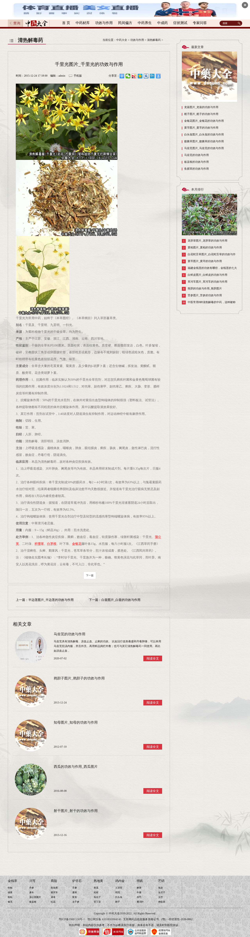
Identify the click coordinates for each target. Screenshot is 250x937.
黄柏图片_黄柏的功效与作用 (202, 247)
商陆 (54, 880)
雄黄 (10, 892)
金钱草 (12, 880)
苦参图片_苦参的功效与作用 (202, 295)
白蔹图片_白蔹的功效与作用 (120, 599)
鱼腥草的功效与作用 (196, 168)
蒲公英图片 (35, 897)
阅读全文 (152, 658)
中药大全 (121, 39)
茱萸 (74, 897)
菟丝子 (97, 897)
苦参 (74, 887)
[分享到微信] (128, 76)
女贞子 (161, 892)
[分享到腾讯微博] (152, 76)
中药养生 (145, 23)
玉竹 (160, 897)
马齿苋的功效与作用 (196, 155)
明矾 (140, 880)
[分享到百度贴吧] (146, 76)
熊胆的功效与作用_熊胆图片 (202, 288)
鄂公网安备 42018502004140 (104, 919)
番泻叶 (140, 901)
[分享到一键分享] (158, 76)
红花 (53, 901)
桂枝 (96, 892)
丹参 (31, 887)
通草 (53, 897)
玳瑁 (117, 892)
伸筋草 (161, 901)
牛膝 (139, 892)
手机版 (78, 75)
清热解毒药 (154, 39)
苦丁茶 (97, 901)
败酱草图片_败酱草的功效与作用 (204, 141)
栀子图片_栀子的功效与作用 (201, 114)
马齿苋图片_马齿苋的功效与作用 (204, 148)
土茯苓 (118, 887)
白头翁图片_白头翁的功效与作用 (204, 134)
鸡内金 (120, 880)
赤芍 (139, 897)
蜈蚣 (10, 897)
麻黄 (139, 887)
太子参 (75, 901)
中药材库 (83, 23)
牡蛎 (10, 887)
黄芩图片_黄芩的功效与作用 (201, 127)
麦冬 (31, 892)
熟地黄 (54, 887)
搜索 (239, 23)
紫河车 (54, 892)
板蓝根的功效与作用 (196, 161)
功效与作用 (104, 23)
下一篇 (90, 575)
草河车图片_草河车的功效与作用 (205, 281)
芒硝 (161, 880)
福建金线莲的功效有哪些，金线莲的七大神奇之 (209, 269)
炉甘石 (77, 880)
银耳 (10, 901)
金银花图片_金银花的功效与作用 (204, 120)
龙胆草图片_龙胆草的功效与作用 (205, 240)
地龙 (160, 887)
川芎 (32, 880)
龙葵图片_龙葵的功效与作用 (201, 107)
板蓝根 (32, 901)
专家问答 (200, 23)
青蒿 (96, 887)
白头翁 (118, 897)
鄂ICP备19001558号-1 (72, 919)
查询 (16, 23)
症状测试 (180, 23)
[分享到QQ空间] (140, 76)
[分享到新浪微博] (134, 76)
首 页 (66, 23)
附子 (117, 901)
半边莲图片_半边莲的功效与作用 (51, 599)
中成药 (162, 23)
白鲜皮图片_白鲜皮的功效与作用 (205, 275)
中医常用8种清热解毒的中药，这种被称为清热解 (209, 303)
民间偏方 (125, 23)
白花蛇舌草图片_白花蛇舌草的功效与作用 (209, 255)
